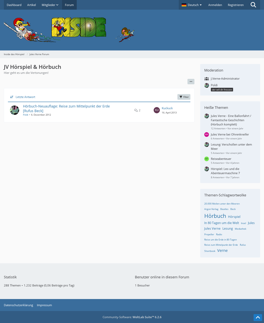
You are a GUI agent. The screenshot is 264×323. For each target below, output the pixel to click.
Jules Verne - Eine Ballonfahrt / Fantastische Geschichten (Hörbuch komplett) (231, 120)
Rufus (243, 244)
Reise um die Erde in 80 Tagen (220, 239)
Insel (243, 223)
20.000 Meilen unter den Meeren (222, 203)
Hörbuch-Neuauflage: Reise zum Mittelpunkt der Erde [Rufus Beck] (66, 108)
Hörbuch (215, 215)
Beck (233, 209)
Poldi (25, 114)
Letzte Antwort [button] (25, 97)
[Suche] (253, 5)
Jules (251, 223)
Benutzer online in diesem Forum (162, 277)
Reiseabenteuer (221, 159)
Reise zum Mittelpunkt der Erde (221, 244)
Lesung (227, 228)
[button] (192, 5)
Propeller (209, 234)
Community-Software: (132, 317)
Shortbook (209, 251)
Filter (186, 97)
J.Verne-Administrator (225, 78)
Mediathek (240, 228)
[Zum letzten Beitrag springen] (157, 110)
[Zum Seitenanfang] (258, 317)
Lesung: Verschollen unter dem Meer (231, 146)
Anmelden (215, 5)
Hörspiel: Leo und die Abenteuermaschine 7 (225, 171)
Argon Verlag (211, 209)
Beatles (224, 209)
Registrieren (236, 5)
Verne (222, 250)
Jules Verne (212, 228)
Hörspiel (234, 217)
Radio (219, 234)
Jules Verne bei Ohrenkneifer (230, 134)
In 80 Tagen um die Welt (221, 223)
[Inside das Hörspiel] (132, 30)
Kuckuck (167, 108)
